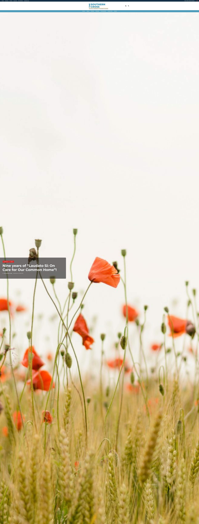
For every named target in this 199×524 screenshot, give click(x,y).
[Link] (99, 6)
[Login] (197, 1)
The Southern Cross (8, 273)
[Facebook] (123, 6)
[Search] (128, 6)
